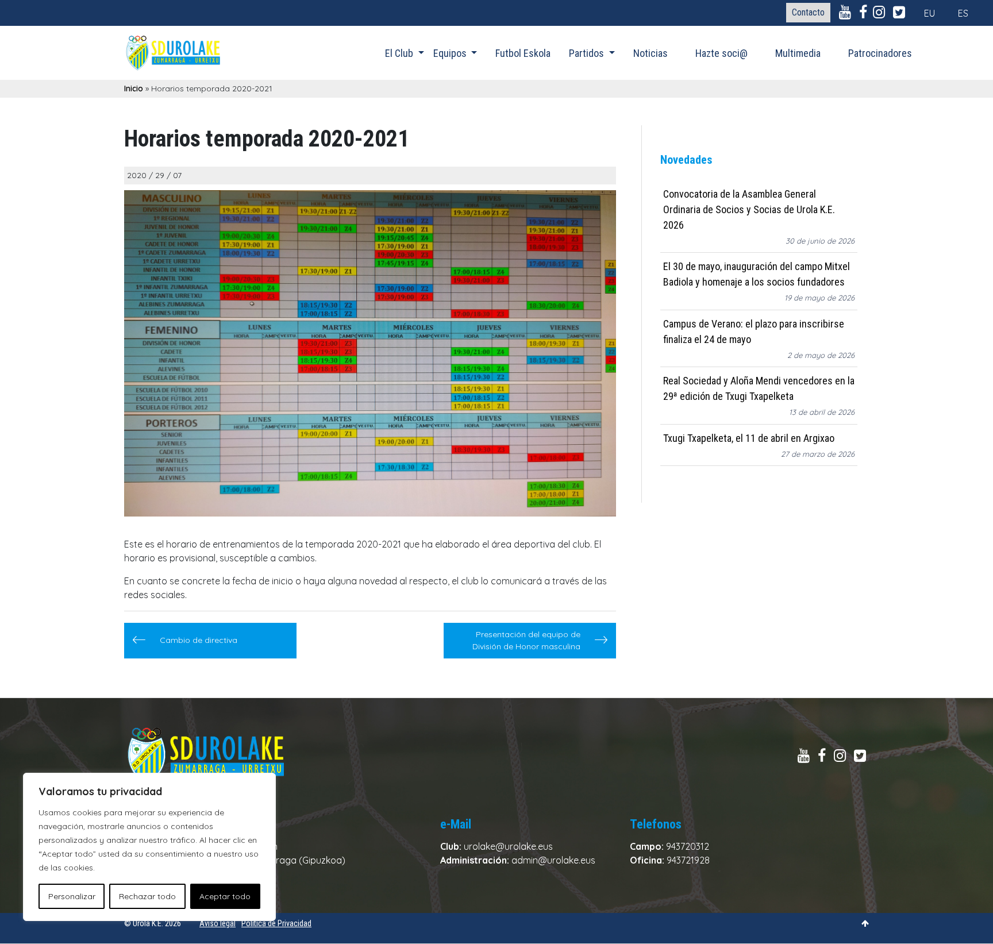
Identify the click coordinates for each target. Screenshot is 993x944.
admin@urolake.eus (553, 860)
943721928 (688, 860)
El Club (400, 53)
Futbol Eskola (523, 53)
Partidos (587, 53)
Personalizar (71, 896)
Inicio (133, 88)
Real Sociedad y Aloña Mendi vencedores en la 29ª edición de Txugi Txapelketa (759, 389)
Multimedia (798, 53)
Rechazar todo (147, 896)
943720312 (687, 846)
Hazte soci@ (721, 53)
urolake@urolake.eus (508, 846)
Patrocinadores (880, 53)
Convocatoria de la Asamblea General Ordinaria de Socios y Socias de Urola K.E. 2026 (749, 209)
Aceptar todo (225, 896)
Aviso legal (217, 923)
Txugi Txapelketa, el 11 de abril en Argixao (748, 438)
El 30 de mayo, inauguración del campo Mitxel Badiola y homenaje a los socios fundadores (756, 274)
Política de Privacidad (276, 923)
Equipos (451, 53)
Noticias (650, 53)
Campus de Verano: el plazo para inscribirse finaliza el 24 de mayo (753, 331)
